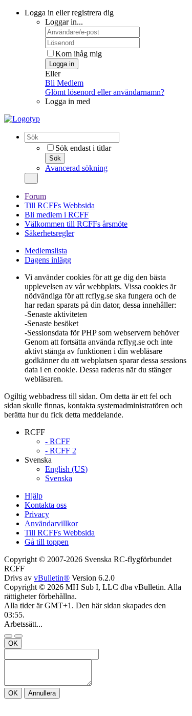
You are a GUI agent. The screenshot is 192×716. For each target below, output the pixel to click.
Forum (35, 196)
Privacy (37, 514)
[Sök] (31, 178)
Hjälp (33, 495)
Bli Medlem (64, 82)
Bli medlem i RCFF (57, 214)
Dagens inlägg (48, 259)
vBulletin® (52, 577)
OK (13, 643)
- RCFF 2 (60, 450)
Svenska (58, 478)
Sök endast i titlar (83, 148)
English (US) (66, 469)
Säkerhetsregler (49, 233)
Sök (55, 158)
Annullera (42, 693)
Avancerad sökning (76, 168)
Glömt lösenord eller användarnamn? (104, 92)
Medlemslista (46, 250)
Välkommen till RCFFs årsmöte (76, 224)
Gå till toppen (47, 542)
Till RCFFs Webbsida (60, 205)
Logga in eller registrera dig (69, 12)
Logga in (61, 64)
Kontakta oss (46, 505)
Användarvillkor (51, 523)
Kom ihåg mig (78, 53)
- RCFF (57, 441)
